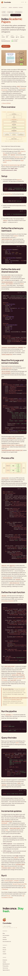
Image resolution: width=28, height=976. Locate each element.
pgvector (19, 179)
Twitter (4, 951)
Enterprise (5, 960)
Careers (4, 961)
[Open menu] (26, 2)
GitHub (4, 947)
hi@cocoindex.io (6, 970)
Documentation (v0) (7, 941)
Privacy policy (5, 966)
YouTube (4, 937)
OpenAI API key (8, 194)
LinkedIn (4, 953)
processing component (7, 600)
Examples (4, 7)
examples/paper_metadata (11, 880)
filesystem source (17, 678)
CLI (9, 714)
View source (5, 46)
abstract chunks (19, 157)
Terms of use (5, 968)
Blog (4, 933)
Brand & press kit (6, 964)
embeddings (8, 160)
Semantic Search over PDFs (20, 884)
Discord (8, 895)
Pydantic (15, 235)
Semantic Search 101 (16, 699)
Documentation (6, 935)
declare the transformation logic (11, 165)
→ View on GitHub (6, 103)
